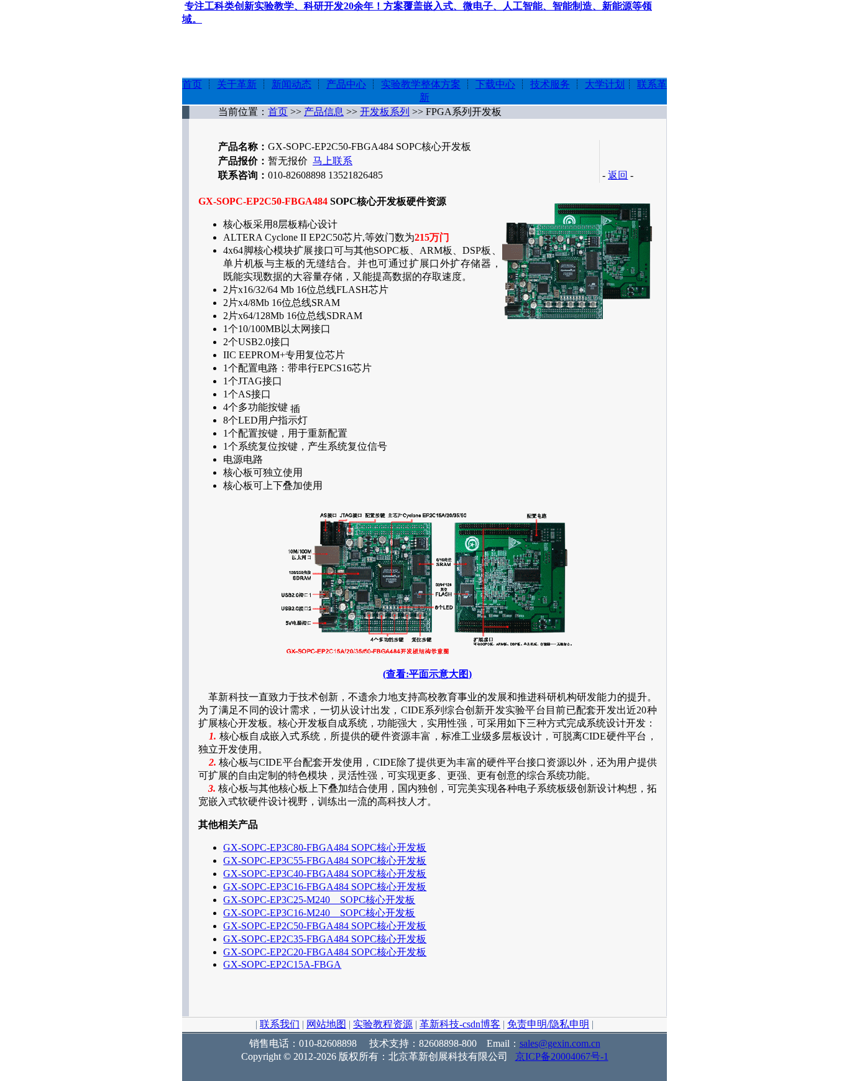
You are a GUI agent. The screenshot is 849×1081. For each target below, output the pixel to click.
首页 (192, 84)
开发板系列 (385, 111)
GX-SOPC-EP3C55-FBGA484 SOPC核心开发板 (324, 860)
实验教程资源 (383, 1024)
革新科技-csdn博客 (460, 1024)
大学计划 (605, 84)
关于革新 (237, 84)
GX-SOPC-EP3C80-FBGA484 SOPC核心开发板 (324, 847)
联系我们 (280, 1024)
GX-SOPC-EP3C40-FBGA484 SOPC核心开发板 (324, 873)
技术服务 (550, 84)
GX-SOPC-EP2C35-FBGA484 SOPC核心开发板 (324, 939)
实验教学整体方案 (421, 84)
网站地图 (326, 1024)
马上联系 (332, 160)
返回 (618, 175)
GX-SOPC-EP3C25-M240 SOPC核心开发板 (319, 899)
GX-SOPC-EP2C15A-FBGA (282, 964)
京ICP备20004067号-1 (561, 1056)
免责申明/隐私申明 (548, 1024)
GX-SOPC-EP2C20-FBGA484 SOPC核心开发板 (324, 952)
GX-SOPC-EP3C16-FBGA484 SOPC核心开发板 (324, 886)
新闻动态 (291, 84)
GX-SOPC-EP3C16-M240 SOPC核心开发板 (319, 912)
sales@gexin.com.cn (560, 1043)
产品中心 (346, 84)
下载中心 (495, 84)
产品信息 (324, 111)
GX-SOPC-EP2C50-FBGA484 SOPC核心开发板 (324, 926)
